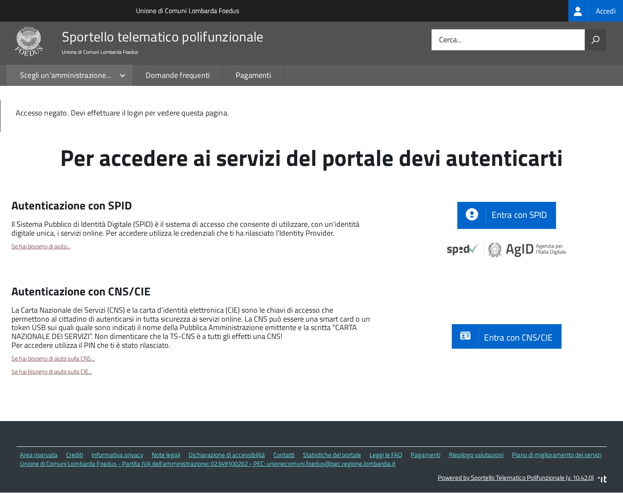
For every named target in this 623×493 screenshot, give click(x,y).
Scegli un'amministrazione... (65, 75)
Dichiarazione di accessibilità (227, 455)
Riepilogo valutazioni (476, 455)
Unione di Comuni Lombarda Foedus (187, 11)
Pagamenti (253, 75)
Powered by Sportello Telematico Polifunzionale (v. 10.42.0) (516, 477)
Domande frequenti (178, 75)
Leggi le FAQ (386, 455)
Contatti (284, 455)
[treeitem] (595, 11)
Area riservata (39, 455)
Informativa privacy (117, 455)
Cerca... (450, 40)
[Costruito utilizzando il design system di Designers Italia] (602, 480)
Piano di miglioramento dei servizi (556, 455)
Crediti (74, 455)
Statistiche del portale (332, 455)
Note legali (166, 455)
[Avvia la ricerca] (595, 39)
